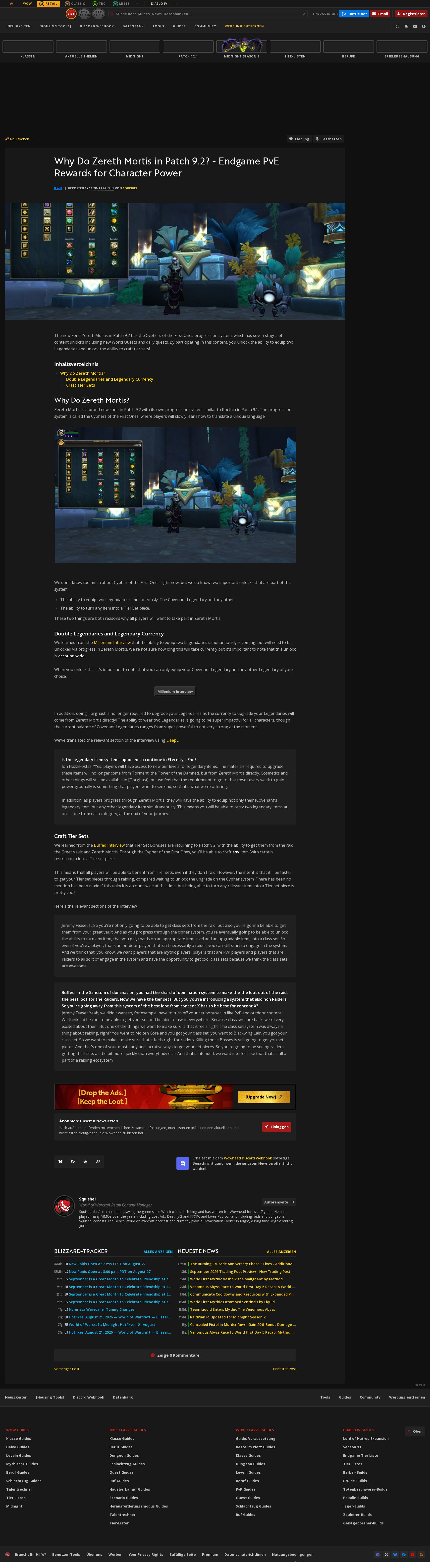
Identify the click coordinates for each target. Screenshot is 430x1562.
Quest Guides (121, 1472)
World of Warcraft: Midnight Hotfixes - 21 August (112, 1324)
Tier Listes (352, 1463)
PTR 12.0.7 (98, 13)
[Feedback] (415, 26)
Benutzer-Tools (66, 1554)
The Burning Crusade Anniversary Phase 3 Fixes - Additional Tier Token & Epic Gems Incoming (243, 1264)
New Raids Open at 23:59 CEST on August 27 (107, 1264)
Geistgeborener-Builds (363, 1523)
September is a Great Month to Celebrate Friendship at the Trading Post (121, 1279)
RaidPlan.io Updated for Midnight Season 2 (228, 1317)
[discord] (182, 1163)
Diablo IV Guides (358, 1430)
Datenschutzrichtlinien (245, 1554)
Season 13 (352, 1447)
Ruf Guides (119, 1480)
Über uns (94, 1554)
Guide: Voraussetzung (255, 1438)
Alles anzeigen (158, 1251)
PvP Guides (246, 1489)
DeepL (172, 740)
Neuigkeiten (19, 26)
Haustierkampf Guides (129, 1489)
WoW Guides (17, 1430)
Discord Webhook (97, 26)
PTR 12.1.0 (84, 13)
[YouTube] (412, 1554)
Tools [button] (158, 26)
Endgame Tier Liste (360, 1455)
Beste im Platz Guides (255, 1447)
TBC (102, 3)
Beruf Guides (17, 1472)
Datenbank (133, 26)
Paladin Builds (355, 1497)
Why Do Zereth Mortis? (82, 373)
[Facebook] (73, 1161)
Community (205, 26)
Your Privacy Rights (146, 1554)
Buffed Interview (109, 845)
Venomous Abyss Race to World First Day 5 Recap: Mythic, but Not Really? (243, 1332)
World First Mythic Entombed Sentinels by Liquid (232, 1302)
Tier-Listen (119, 1523)
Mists (124, 3)
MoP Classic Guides (127, 1430)
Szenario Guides (123, 1497)
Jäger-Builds (354, 1506)
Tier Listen (16, 1497)
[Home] (33, 13)
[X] (386, 1554)
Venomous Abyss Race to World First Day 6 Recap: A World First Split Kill (243, 1287)
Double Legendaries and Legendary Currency (109, 379)
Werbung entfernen (244, 26)
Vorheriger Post (66, 1368)
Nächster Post (284, 1368)
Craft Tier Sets (80, 385)
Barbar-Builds (355, 1472)
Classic (78, 3)
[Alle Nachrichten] (11, 4)
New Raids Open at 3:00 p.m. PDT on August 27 (110, 1271)
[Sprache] (424, 26)
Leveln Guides (18, 1455)
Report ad (420, 1385)
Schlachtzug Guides (24, 1480)
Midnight (14, 1506)
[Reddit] (85, 1161)
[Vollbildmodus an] (397, 26)
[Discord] (377, 1554)
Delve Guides (17, 1447)
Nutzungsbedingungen (293, 1554)
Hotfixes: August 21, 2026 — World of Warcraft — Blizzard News (121, 1317)
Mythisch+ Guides (22, 1463)
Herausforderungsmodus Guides (138, 1506)
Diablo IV (164, 3)
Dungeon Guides (124, 1455)
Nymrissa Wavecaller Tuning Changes (101, 1309)
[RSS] (421, 1554)
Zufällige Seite (182, 1554)
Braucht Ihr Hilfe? (30, 1554)
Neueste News (198, 1251)
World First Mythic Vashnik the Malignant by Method (236, 1279)
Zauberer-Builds (357, 1514)
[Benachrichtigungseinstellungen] (406, 26)
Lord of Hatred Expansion (366, 1438)
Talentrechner (19, 1489)
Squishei (130, 188)
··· (138, 3)
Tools (325, 1397)
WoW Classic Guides (255, 1430)
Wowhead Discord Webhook (248, 1158)
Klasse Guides (18, 1438)
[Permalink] (98, 1161)
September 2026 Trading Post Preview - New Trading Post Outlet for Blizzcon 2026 (243, 1271)
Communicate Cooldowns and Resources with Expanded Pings (243, 1294)
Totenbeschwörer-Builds (365, 1489)
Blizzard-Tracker (81, 1251)
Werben (115, 1554)
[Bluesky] (60, 1161)
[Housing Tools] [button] (55, 26)
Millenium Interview (112, 642)
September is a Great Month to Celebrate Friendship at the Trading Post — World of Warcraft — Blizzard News (121, 1294)
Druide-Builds (355, 1480)
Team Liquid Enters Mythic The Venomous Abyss (232, 1309)
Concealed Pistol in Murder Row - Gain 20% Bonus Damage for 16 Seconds (243, 1324)
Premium (210, 1554)
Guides (179, 26)
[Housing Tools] (50, 1397)
